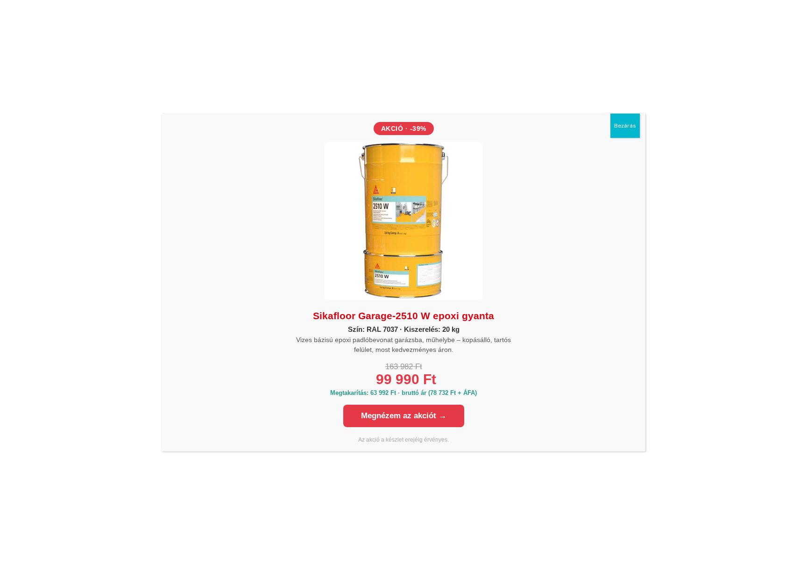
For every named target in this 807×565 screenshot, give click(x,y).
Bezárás (625, 125)
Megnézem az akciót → (403, 415)
